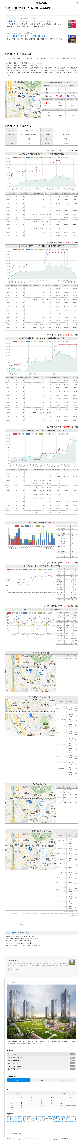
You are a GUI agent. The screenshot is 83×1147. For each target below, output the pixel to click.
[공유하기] (12, 924)
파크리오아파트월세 (68, 1119)
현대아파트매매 (48, 1119)
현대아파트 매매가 (12, 1117)
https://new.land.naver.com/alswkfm (19, 18)
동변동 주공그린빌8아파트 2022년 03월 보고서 (19, 936)
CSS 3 (50, 1139)
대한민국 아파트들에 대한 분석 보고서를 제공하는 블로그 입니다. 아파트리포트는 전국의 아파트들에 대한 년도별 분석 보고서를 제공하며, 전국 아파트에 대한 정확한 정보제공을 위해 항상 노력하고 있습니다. (38, 964)
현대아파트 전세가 (27, 1121)
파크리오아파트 (22, 1117)
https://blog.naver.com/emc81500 (18, 33)
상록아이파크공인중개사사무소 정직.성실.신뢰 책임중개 (28, 21)
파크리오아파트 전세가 (37, 1119)
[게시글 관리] (15, 924)
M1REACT (13, 1139)
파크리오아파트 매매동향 (61, 1121)
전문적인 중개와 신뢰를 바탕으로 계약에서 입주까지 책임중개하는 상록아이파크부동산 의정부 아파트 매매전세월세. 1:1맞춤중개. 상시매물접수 (35, 25)
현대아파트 (70, 1117)
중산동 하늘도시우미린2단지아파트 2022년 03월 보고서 (22, 945)
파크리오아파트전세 (61, 1117)
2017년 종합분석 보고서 (41, 1057)
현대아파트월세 (39, 1117)
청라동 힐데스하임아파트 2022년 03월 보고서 (19, 941)
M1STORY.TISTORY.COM (30, 1139)
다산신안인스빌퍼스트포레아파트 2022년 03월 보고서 (21, 938)
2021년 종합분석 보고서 (41, 1066)
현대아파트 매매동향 (48, 1121)
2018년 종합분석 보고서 (41, 1060)
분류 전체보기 (41, 1054)
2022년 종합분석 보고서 (10, 11)
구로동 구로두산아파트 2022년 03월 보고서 (18, 943)
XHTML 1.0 (43, 1139)
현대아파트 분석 (37, 1121)
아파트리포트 (41, 3)
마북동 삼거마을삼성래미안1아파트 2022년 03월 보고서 (27, 8)
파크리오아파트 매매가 (24, 1119)
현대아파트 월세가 (58, 1119)
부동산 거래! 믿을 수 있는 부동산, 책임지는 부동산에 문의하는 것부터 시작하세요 (34, 39)
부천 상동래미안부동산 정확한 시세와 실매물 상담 (26, 36)
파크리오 (19, 1121)
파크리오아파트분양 (49, 1117)
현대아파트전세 (31, 1117)
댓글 (6, 951)
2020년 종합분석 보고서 (41, 1063)
